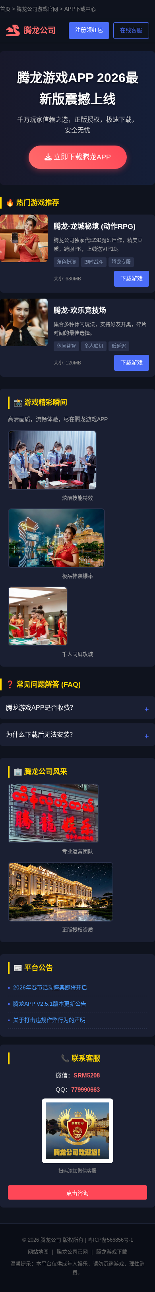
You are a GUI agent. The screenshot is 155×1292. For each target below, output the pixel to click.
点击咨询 (77, 1193)
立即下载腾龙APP (81, 157)
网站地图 (38, 1252)
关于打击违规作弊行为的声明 (49, 1020)
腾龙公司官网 (72, 1252)
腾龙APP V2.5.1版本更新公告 (49, 1004)
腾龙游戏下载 (111, 1252)
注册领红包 (89, 30)
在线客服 (131, 30)
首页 (5, 9)
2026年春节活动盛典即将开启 (50, 987)
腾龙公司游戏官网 (37, 9)
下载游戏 (131, 278)
